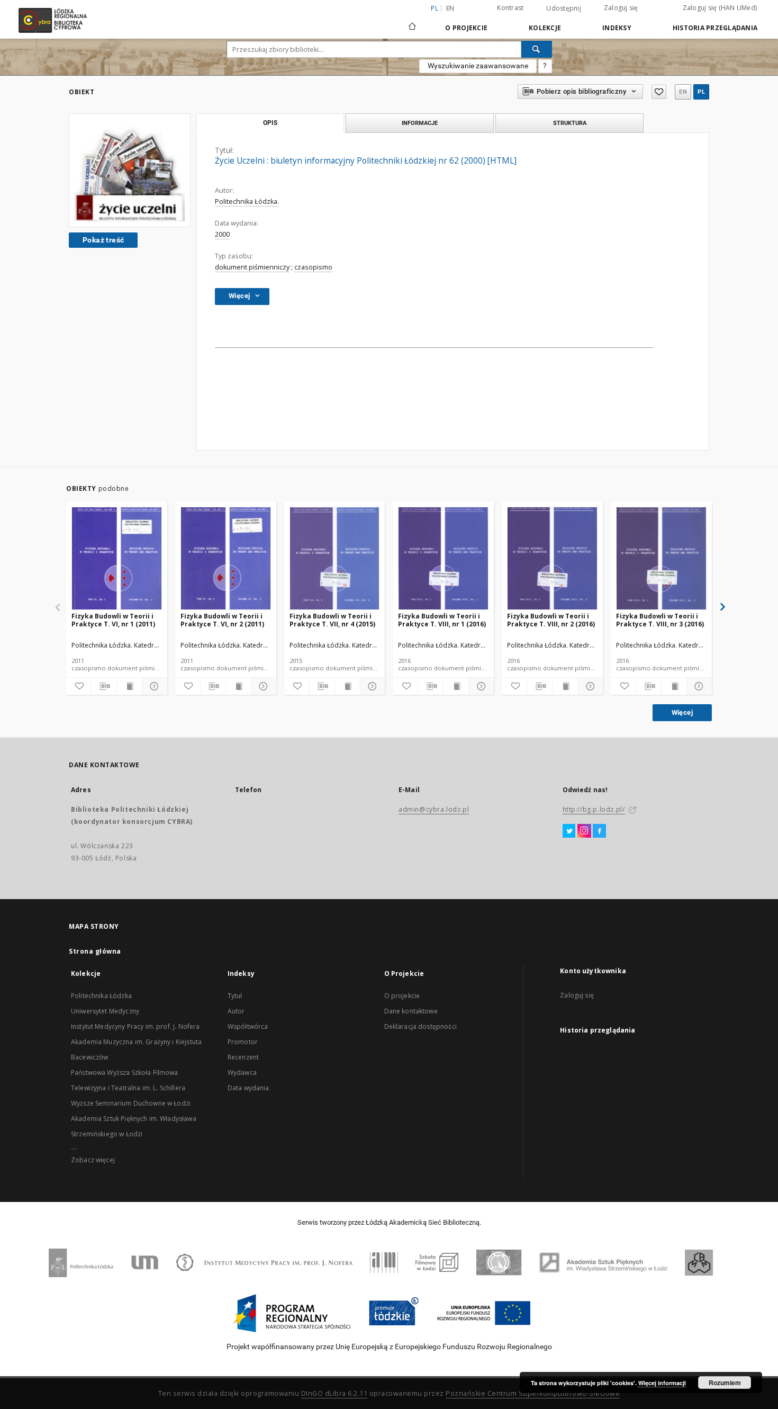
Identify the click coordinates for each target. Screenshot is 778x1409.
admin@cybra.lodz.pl (434, 809)
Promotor (243, 1041)
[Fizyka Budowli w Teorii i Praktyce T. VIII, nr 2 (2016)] (552, 559)
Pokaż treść (103, 240)
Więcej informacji (662, 1383)
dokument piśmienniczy (252, 267)
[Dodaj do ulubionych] (659, 92)
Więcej (682, 712)
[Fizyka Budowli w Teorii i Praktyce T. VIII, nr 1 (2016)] (443, 559)
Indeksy (616, 27)
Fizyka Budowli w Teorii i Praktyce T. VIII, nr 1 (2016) (442, 620)
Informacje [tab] (420, 123)
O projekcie (402, 995)
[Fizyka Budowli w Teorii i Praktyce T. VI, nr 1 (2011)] (116, 559)
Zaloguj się (621, 7)
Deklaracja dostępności (420, 1026)
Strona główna (95, 951)
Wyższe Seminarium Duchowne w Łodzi (131, 1103)
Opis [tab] (270, 123)
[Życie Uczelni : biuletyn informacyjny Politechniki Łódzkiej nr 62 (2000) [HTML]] (130, 170)
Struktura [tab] (569, 123)
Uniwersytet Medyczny (105, 1011)
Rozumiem (725, 1382)
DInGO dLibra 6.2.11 (334, 1393)
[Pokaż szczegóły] (153, 686)
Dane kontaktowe (411, 1011)
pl (701, 91)
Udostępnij (563, 8)
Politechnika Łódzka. (247, 201)
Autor (236, 1011)
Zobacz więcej (93, 1159)
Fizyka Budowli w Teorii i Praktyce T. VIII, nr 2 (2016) (551, 620)
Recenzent (243, 1057)
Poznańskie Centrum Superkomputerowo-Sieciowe (533, 1393)
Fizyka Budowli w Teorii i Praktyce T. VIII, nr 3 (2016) (660, 620)
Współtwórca (248, 1026)
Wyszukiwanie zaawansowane (478, 65)
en (450, 8)
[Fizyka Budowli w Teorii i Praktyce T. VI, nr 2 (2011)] (225, 559)
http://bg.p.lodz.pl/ (594, 809)
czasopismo (313, 267)
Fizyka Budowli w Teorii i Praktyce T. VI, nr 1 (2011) (113, 620)
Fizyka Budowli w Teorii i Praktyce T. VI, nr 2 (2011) (222, 620)
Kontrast (510, 7)
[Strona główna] (412, 22)
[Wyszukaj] (536, 49)
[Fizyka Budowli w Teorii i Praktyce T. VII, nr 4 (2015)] (334, 559)
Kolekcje (545, 27)
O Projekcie (466, 27)
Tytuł (235, 995)
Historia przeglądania (715, 27)
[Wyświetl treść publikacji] (129, 686)
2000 (222, 234)
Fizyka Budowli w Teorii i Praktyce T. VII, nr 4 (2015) (332, 620)
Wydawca (242, 1072)
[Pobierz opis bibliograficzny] (104, 686)
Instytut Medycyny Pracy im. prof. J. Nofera (135, 1026)
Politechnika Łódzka (101, 995)
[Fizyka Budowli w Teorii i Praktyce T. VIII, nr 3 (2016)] (661, 559)
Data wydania (248, 1087)
